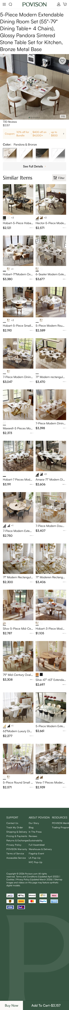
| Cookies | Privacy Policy (33, 878)
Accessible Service (16, 857)
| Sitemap (57, 879)
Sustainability (36, 840)
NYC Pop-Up (35, 862)
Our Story (34, 823)
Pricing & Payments (16, 836)
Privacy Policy (13, 844)
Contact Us (12, 823)
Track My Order (14, 827)
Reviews (33, 836)
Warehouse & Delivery (40, 849)
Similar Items (17, 178)
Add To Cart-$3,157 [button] (45, 1005)
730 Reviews (10, 121)
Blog (31, 827)
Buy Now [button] (11, 1005)
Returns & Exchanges (17, 840)
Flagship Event (36, 853)
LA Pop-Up (35, 857)
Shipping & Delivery (16, 831)
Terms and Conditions (37, 876)
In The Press (35, 831)
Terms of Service (15, 853)
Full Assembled (37, 844)
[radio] (30, 535)
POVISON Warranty (16, 849)
